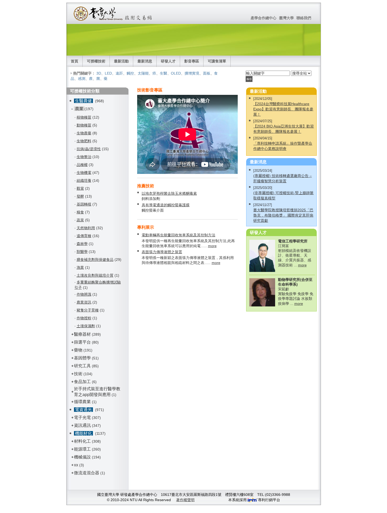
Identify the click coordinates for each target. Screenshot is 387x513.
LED (108, 73)
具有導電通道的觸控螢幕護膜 (166, 205)
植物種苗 (84, 117)
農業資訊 (84, 302)
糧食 (80, 212)
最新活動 (121, 61)
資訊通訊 (82, 425)
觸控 (130, 73)
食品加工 (82, 381)
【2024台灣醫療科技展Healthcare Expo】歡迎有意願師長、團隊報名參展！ (283, 109)
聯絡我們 (303, 18)
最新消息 (144, 61)
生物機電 (84, 172)
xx (76, 465)
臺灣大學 (286, 18)
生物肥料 (84, 141)
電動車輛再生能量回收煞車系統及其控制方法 (178, 235)
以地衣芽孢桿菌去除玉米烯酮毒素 (169, 193)
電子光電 (82, 417)
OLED (176, 73)
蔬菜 (80, 220)
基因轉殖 (84, 204)
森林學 (82, 244)
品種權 (82, 165)
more (212, 246)
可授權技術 (96, 61)
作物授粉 (84, 318)
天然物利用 (86, 228)
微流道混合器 (86, 473)
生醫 (163, 73)
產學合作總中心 (263, 18)
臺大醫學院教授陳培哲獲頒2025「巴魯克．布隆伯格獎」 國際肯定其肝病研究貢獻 (283, 215)
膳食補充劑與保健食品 (95, 259)
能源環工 (82, 449)
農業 (79, 108)
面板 (206, 73)
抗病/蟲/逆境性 (89, 149)
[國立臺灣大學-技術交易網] (113, 13)
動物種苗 (84, 125)
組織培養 (84, 180)
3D (98, 73)
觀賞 (80, 188)
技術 (78, 374)
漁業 (80, 267)
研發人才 (168, 61)
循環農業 (82, 401)
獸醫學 (82, 252)
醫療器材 (83, 334)
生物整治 (84, 157)
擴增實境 (192, 73)
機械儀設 (82, 457)
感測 (81, 78)
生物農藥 (84, 133)
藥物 (78, 350)
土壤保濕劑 (86, 326)
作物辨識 (84, 294)
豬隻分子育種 (88, 310)
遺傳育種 (84, 236)
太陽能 (143, 73)
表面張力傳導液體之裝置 (162, 252)
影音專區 (191, 61)
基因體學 (82, 358)
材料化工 (82, 441)
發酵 (80, 196)
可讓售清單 (217, 61)
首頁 (74, 61)
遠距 (119, 73)
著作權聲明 (185, 500)
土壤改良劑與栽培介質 (95, 275)
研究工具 (82, 366)
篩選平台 (82, 342)
